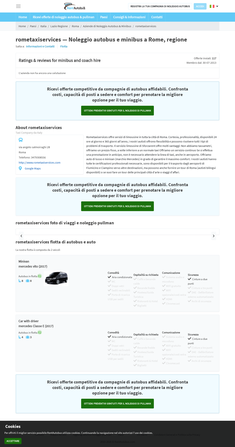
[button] (21, 236)
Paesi (103, 17)
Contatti (156, 17)
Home (23, 17)
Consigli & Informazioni (129, 17)
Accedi (200, 6)
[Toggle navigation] (18, 6)
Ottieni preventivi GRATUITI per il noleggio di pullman (117, 110)
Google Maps (33, 168)
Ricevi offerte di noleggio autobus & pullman (63, 17)
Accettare (13, 441)
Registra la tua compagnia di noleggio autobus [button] (160, 6)
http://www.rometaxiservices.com (39, 162)
